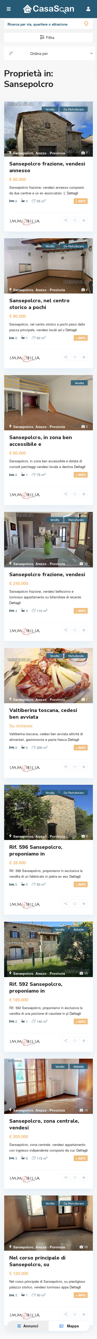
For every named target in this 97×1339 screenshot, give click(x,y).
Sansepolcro (23, 152)
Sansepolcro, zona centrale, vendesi (44, 1124)
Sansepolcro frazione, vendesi (47, 574)
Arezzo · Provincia (50, 152)
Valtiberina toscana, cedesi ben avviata (43, 713)
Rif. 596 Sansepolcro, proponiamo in (35, 850)
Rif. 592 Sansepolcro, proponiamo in (35, 987)
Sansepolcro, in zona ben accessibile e (40, 441)
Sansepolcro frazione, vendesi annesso (47, 167)
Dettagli (72, 193)
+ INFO (81, 201)
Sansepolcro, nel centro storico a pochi (39, 304)
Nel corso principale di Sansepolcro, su (37, 1261)
